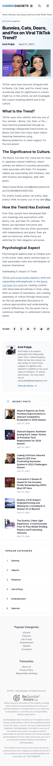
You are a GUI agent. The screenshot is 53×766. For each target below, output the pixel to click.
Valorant (26, 646)
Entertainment (11, 21)
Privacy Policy (26, 670)
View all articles (26, 385)
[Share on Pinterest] (34, 329)
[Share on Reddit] (41, 329)
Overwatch (26, 649)
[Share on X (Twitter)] (21, 329)
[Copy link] (48, 329)
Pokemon (26, 636)
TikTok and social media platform (21, 277)
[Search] (39, 6)
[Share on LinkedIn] (27, 329)
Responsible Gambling (26, 673)
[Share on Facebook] (14, 329)
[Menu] (48, 6)
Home (4, 15)
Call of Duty (26, 639)
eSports (26, 632)
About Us (26, 666)
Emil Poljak (8, 44)
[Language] (31, 6)
